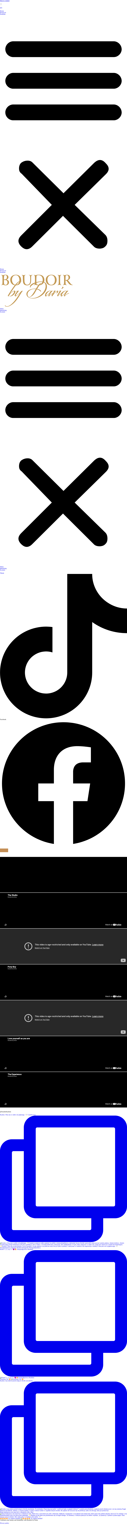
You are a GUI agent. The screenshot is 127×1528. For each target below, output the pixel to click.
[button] (63, 141)
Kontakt (2, 312)
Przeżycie (3, 12)
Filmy (2, 309)
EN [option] (1, 8)
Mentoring (3, 310)
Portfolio (2, 14)
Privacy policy (4, 1523)
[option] (63, 8)
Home (2, 11)
